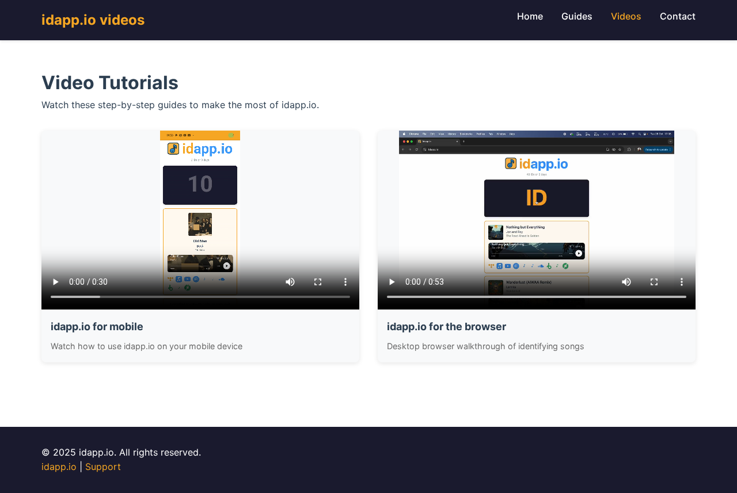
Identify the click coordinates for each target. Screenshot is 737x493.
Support (103, 466)
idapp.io (59, 466)
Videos (626, 16)
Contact (678, 16)
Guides (576, 16)
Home (530, 16)
